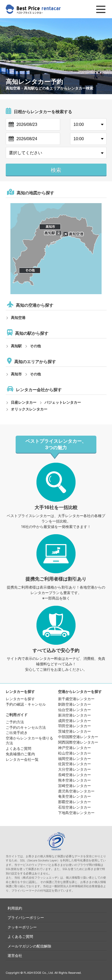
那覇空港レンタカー (74, 802)
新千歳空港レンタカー (76, 699)
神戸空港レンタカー (74, 747)
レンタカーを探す (20, 699)
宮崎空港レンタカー (74, 785)
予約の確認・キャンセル (26, 704)
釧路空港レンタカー (74, 704)
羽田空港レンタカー (74, 726)
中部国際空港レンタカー (78, 736)
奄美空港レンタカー (74, 796)
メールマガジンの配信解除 (29, 946)
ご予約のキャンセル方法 (26, 727)
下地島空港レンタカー (76, 812)
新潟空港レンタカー (74, 715)
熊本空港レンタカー (74, 780)
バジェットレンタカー (63, 402)
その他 (35, 346)
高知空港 (18, 317)
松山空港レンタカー (74, 753)
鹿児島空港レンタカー (76, 791)
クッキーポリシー (22, 927)
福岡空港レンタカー (74, 758)
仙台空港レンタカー (74, 709)
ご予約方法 (15, 722)
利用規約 (15, 908)
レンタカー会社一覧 (22, 759)
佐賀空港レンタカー (74, 764)
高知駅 (16, 346)
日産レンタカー (23, 402)
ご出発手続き (17, 732)
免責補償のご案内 (20, 754)
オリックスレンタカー (29, 409)
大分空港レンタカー (74, 769)
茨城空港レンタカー (74, 731)
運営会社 (15, 955)
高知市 (16, 374)
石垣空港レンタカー (74, 807)
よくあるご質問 (18, 748)
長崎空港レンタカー (74, 774)
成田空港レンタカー (74, 720)
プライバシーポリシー (26, 917)
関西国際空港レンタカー (78, 742)
